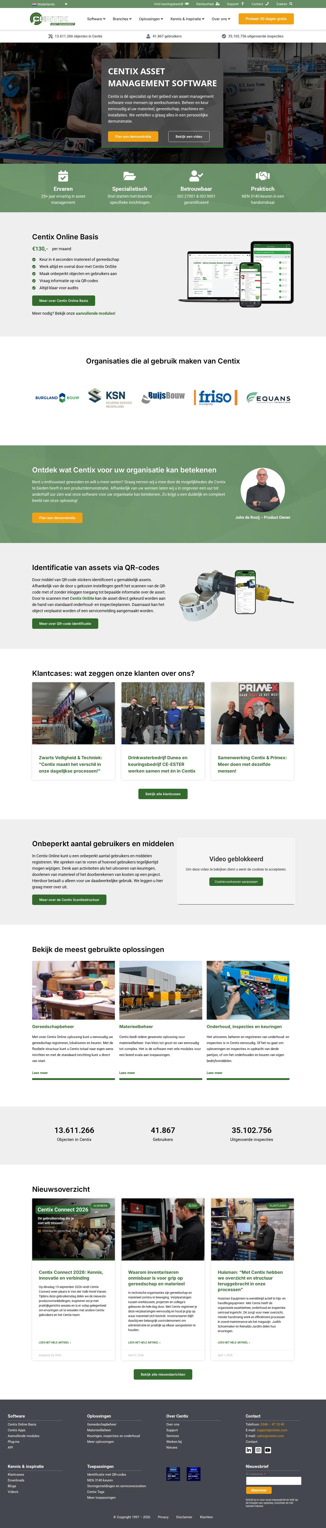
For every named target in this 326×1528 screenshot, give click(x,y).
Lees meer (40, 1073)
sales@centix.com (270, 1436)
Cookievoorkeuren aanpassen (236, 881)
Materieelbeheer (136, 1026)
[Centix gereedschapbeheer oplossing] (73, 990)
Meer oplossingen (100, 1442)
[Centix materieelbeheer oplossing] (160, 990)
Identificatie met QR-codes (106, 1475)
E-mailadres (256, 1474)
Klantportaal (205, 4)
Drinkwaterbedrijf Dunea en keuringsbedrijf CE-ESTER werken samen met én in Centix (162, 764)
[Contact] (267, 3)
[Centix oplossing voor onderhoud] (248, 990)
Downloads (16, 1480)
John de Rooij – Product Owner (263, 517)
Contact (257, 4)
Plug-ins (14, 1442)
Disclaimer (184, 1517)
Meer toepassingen (101, 1498)
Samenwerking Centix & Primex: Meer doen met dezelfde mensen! (252, 764)
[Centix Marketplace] (187, 3)
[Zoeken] (291, 3)
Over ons (172, 1424)
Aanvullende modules (23, 1436)
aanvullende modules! (95, 313)
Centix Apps (17, 1430)
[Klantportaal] (217, 3)
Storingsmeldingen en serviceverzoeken (116, 1486)
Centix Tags (95, 1492)
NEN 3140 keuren (257, 196)
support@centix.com (272, 1430)
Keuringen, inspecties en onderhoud (113, 1436)
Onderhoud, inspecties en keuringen (244, 1026)
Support (233, 4)
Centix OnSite (82, 598)
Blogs (12, 1486)
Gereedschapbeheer (53, 1026)
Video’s (13, 1492)
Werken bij (174, 1442)
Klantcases (16, 1475)
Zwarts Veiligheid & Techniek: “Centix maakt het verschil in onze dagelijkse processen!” (70, 764)
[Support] (242, 3)
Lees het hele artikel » (55, 1342)
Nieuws (171, 1447)
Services (172, 1436)
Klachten (206, 1517)
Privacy (163, 1517)
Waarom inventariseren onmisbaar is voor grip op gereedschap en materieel (156, 1278)
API (10, 1447)
